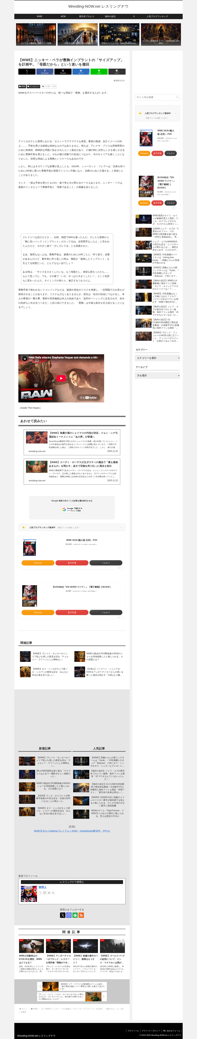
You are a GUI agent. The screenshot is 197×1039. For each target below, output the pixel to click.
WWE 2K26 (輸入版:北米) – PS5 (81, 540)
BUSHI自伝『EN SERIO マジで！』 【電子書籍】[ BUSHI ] (81, 587)
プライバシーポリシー (151, 1031)
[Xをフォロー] (40, 892)
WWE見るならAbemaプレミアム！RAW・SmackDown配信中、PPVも (72, 831)
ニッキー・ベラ (49, 86)
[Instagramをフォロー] (44, 892)
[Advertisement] (72, 117)
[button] (117, 72)
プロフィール (133, 1031)
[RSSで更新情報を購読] (53, 892)
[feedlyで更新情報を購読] (49, 892)
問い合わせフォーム (171, 1031)
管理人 (43, 887)
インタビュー (34, 86)
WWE (23, 86)
